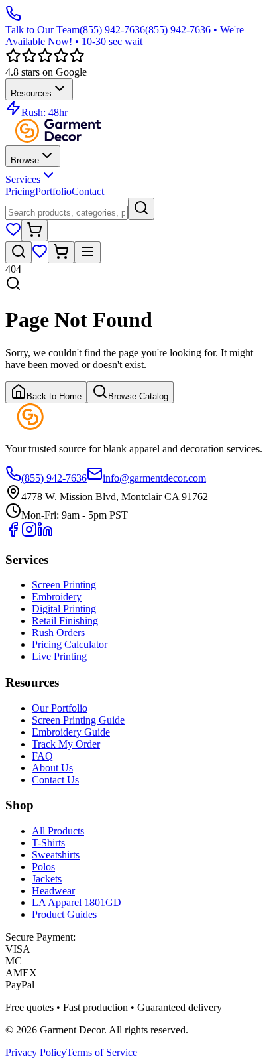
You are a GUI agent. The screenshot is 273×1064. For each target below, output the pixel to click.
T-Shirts (48, 842)
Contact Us (55, 779)
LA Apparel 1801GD (76, 902)
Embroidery (57, 596)
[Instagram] (29, 533)
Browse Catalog (138, 396)
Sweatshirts (56, 854)
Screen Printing (64, 584)
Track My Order (66, 744)
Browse (25, 160)
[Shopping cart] (34, 230)
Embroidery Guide (71, 732)
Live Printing (59, 656)
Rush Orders (58, 632)
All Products (58, 830)
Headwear (53, 890)
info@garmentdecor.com (154, 478)
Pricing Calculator (69, 644)
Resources (31, 93)
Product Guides (64, 914)
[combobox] (66, 213)
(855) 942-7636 (54, 478)
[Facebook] (13, 533)
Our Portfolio (59, 708)
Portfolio (53, 191)
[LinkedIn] (45, 533)
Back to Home (54, 396)
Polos (43, 866)
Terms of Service (101, 1052)
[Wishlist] (13, 233)
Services (22, 179)
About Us (52, 767)
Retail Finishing (65, 620)
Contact (88, 191)
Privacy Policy (35, 1052)
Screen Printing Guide (78, 720)
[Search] (141, 209)
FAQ (42, 756)
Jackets (47, 878)
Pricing (20, 191)
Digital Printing (64, 608)
